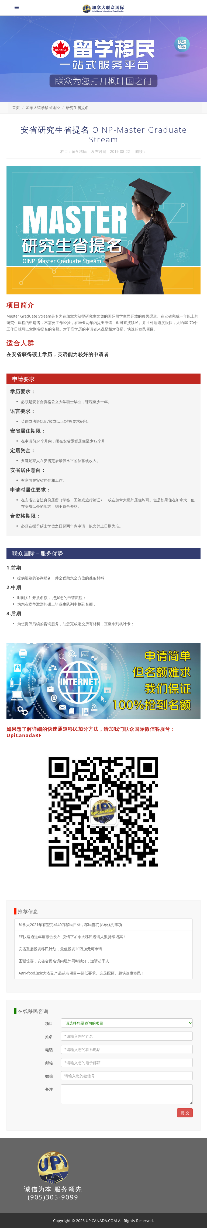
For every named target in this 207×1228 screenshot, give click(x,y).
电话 (49, 1049)
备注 (49, 1089)
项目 (49, 1023)
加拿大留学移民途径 (43, 107)
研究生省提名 (77, 107)
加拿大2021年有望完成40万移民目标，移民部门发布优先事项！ (72, 924)
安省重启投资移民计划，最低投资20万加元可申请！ (62, 948)
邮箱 (49, 1062)
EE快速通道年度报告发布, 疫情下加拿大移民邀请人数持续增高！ (73, 936)
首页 (16, 107)
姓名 (49, 1036)
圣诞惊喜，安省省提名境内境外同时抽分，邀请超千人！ (66, 960)
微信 (49, 1076)
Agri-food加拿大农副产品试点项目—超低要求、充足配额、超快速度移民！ (82, 973)
